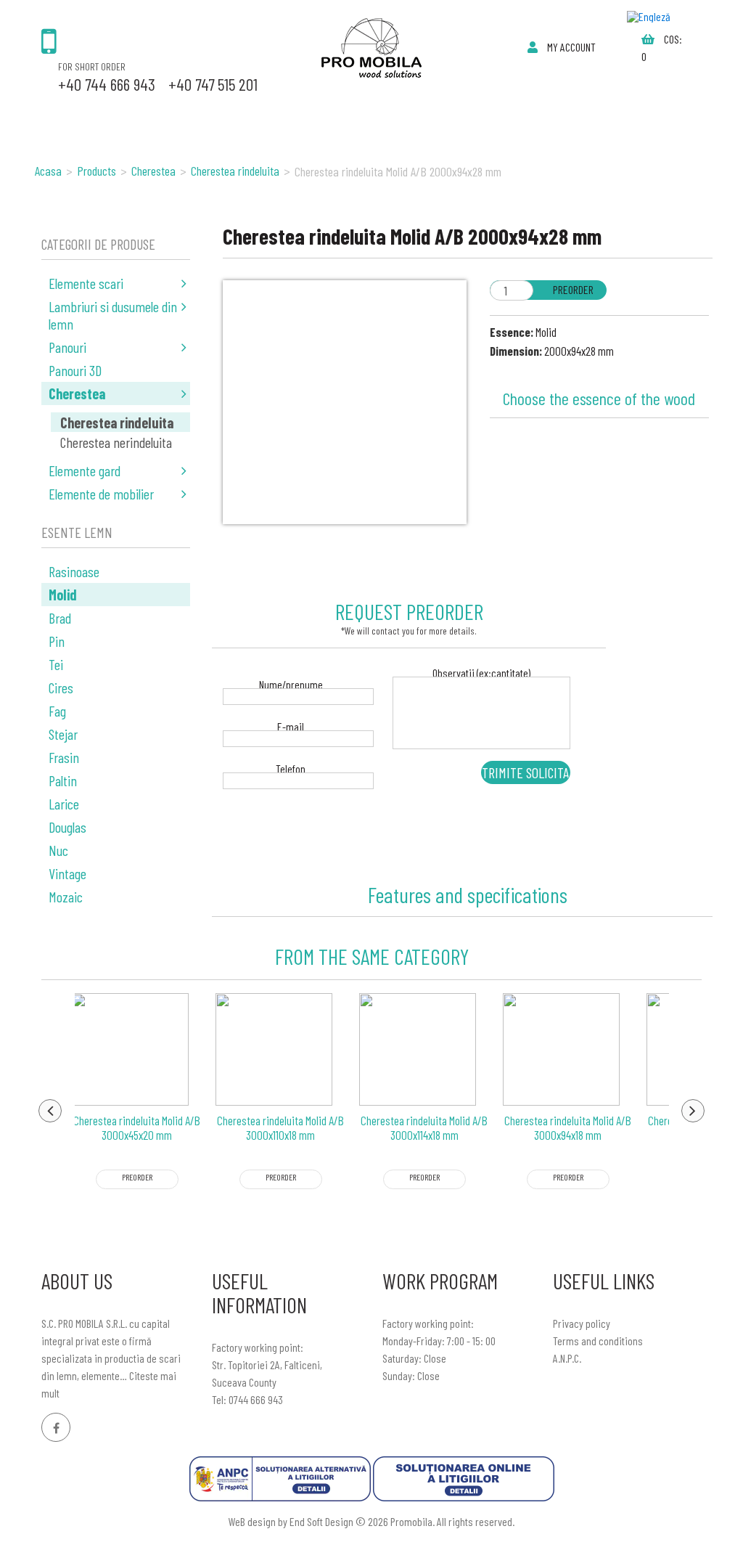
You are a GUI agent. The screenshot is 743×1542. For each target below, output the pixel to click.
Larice (64, 803)
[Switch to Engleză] (649, 16)
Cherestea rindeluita (116, 422)
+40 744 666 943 (106, 84)
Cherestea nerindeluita (116, 442)
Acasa (59, 113)
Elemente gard (84, 470)
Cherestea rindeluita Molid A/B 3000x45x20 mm (136, 1127)
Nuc (58, 850)
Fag (57, 710)
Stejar (63, 734)
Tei (56, 664)
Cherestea (77, 393)
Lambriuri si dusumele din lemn (113, 315)
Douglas (67, 827)
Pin (57, 641)
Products (127, 113)
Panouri (67, 347)
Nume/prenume (291, 685)
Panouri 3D (75, 370)
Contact (446, 113)
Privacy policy (581, 1323)
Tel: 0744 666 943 (247, 1399)
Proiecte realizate (339, 113)
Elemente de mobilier (101, 493)
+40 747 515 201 (213, 84)
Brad (60, 618)
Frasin (64, 757)
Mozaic (66, 896)
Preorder (573, 289)
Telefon (290, 769)
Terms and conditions (598, 1340)
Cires (61, 687)
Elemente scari (86, 283)
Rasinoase (74, 571)
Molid (63, 594)
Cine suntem (217, 113)
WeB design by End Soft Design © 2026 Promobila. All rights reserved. (371, 1521)
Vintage (67, 873)
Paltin (63, 780)
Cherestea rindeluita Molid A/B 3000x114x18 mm (424, 1127)
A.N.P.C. (567, 1358)
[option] (137, 1116)
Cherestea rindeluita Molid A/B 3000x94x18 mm (567, 1127)
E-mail (290, 727)
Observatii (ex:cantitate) (481, 674)
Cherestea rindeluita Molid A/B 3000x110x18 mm (280, 1127)
